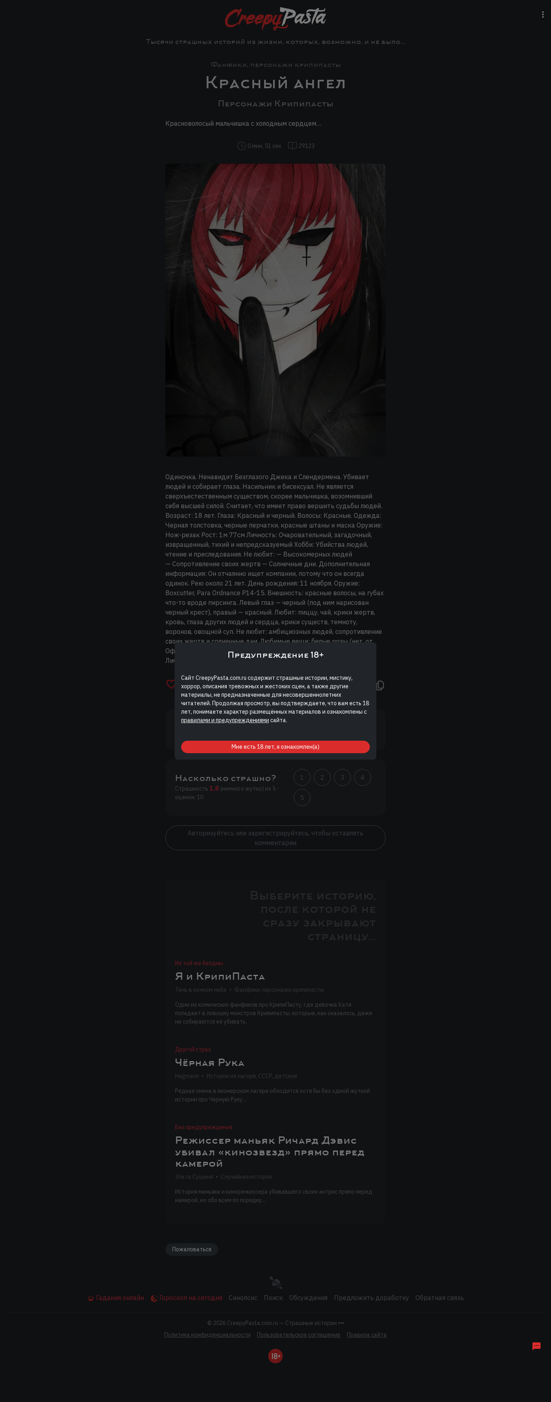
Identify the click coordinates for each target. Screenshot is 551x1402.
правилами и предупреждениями (225, 720)
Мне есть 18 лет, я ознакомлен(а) (275, 746)
